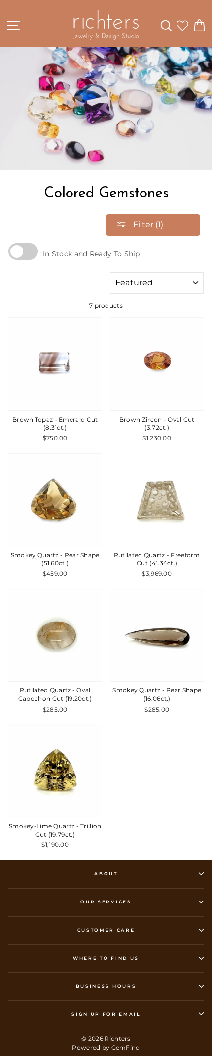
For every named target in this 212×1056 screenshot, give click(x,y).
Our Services (105, 901)
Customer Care (106, 929)
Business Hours (106, 986)
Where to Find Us (106, 958)
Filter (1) (147, 224)
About (105, 873)
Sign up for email (106, 1014)
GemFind (125, 1047)
